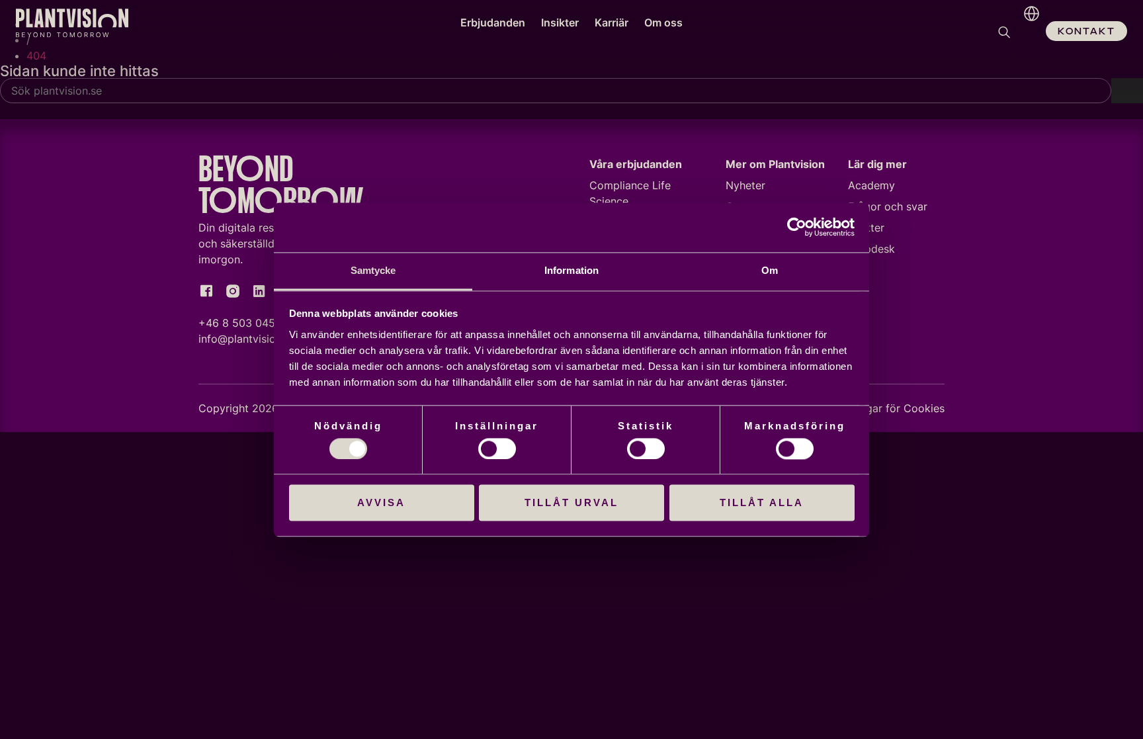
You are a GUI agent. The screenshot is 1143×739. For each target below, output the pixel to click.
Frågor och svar (887, 206)
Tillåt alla (762, 503)
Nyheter (745, 185)
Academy (871, 185)
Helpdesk (871, 248)
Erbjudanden (492, 22)
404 (36, 55)
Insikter (560, 22)
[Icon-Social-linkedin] (259, 291)
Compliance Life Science (630, 193)
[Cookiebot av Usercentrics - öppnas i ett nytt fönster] (797, 227)
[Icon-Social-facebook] (206, 291)
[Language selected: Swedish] (1028, 33)
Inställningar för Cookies (883, 408)
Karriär (611, 22)
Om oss (663, 22)
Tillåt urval (571, 503)
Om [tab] (769, 270)
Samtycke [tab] (373, 270)
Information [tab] (571, 270)
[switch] (497, 448)
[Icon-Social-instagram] (233, 291)
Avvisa (381, 503)
